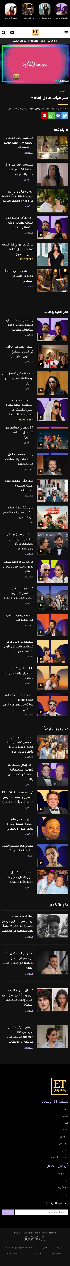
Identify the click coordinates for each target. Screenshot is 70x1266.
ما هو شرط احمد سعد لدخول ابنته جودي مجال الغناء (18, 567)
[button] (65, 115)
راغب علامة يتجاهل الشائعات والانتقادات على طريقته (19, 459)
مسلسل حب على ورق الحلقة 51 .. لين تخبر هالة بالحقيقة (19, 169)
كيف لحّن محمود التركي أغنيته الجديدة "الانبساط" (18, 486)
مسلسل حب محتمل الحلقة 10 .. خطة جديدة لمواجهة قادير (18, 143)
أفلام (30, 522)
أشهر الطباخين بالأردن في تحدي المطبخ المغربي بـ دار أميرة (18, 352)
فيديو (12, 32)
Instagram (38, 1238)
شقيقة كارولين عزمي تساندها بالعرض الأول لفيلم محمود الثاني (18, 647)
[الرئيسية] (35, 32)
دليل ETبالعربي (59, 1157)
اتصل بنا (43, 1248)
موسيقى (28, 286)
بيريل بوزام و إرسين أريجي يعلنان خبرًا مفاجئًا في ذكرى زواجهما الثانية (17, 196)
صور (65, 1123)
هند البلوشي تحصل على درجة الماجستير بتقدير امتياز (17, 378)
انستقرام (63, 1187)
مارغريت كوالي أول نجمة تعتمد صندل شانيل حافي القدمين (17, 249)
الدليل (50, 41)
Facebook (43, 1238)
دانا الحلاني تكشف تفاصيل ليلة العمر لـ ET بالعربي (18, 673)
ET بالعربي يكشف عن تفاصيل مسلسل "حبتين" (19, 432)
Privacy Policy (55, 1254)
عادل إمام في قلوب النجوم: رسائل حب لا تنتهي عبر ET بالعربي (19, 824)
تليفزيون (28, 153)
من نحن (58, 1248)
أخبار (65, 1109)
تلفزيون (64, 1137)
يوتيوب (26, 1238)
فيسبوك (63, 1174)
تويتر (65, 1181)
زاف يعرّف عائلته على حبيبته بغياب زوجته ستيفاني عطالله (19, 223)
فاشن (65, 1150)
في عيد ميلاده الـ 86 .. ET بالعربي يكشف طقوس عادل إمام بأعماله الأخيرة (17, 797)
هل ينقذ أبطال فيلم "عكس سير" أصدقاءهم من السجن (18, 512)
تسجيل (8, 1212)
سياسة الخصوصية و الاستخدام (19, 1248)
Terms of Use (35, 1254)
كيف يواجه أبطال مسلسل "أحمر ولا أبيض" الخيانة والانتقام (18, 593)
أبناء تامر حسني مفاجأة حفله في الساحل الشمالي (18, 276)
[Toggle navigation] (66, 32)
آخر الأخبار (18, 41)
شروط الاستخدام (14, 1254)
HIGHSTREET (38, 41)
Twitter (32, 1238)
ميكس (64, 91)
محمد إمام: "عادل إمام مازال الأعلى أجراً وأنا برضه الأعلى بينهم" (19, 877)
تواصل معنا (61, 1194)
